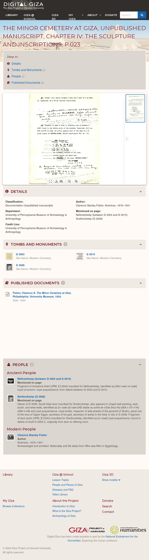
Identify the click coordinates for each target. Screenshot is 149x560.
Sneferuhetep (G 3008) (31, 396)
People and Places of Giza (67, 484)
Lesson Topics (60, 480)
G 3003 (20, 254)
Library (12, 15)
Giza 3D (55, 16)
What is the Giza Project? (66, 511)
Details (16, 63)
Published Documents (27, 82)
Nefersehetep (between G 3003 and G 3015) (44, 378)
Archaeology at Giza (64, 516)
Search (107, 506)
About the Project (65, 500)
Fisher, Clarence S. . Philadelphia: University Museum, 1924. (42, 294)
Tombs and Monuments (28, 70)
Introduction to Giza (63, 506)
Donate (111, 15)
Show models (110, 479)
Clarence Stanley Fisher (32, 435)
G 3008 (20, 265)
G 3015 (90, 254)
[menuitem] (12, 15)
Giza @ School (30, 16)
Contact (108, 512)
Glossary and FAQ (62, 489)
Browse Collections (14, 506)
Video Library (60, 494)
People (17, 76)
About (92, 15)
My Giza (72, 16)
